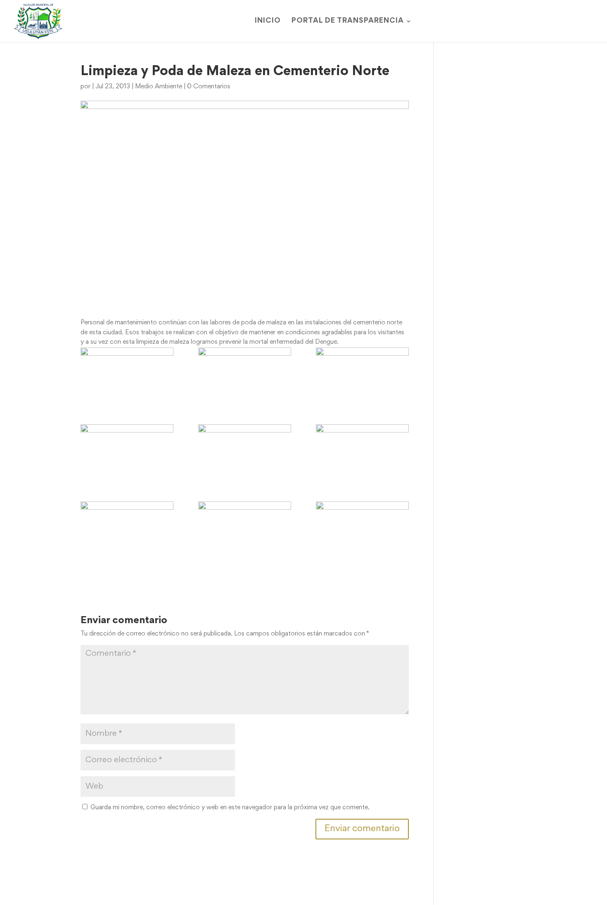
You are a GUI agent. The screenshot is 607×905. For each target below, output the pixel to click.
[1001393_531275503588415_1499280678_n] (244, 450)
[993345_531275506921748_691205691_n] (362, 373)
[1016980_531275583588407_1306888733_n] (244, 527)
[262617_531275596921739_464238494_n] (127, 373)
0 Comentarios (208, 87)
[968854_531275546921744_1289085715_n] (244, 373)
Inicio (268, 21)
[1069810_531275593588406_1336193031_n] (362, 527)
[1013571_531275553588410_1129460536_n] (127, 527)
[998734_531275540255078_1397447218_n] (127, 450)
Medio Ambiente (158, 87)
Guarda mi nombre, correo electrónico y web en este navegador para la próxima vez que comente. (230, 807)
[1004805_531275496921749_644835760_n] (362, 450)
